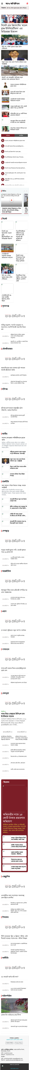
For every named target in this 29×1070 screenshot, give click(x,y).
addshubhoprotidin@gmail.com (14, 1060)
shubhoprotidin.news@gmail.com (13, 1058)
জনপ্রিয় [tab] (21, 135)
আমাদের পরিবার (9, 1043)
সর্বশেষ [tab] (8, 135)
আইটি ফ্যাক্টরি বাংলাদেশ (14, 1068)
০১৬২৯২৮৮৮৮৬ (10, 1054)
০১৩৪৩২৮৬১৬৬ (8, 1053)
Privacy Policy (18, 1043)
